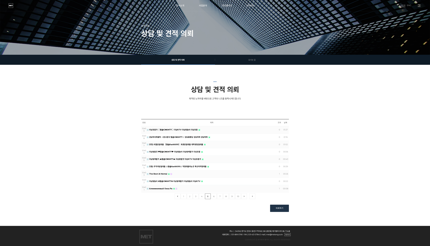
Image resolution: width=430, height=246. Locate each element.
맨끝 (252, 196)
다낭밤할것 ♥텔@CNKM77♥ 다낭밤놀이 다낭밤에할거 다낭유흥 (175, 152)
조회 (279, 123)
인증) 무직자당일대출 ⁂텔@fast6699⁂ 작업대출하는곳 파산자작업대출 (178, 166)
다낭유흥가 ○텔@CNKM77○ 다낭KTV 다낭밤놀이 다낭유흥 (173, 130)
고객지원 (250, 5)
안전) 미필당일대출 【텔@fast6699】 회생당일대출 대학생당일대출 (176, 144)
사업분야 (203, 5)
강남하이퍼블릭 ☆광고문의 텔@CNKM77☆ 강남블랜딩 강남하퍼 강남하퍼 (178, 137)
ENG (409, 5)
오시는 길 (252, 60)
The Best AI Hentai (158, 174)
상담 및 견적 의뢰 (178, 60)
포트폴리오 (227, 5)
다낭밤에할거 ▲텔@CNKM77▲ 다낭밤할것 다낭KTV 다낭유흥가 (175, 159)
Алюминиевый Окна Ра (161, 189)
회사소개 (180, 5)
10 (238, 196)
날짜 (285, 123)
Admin (287, 235)
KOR (403, 5)
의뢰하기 (279, 208)
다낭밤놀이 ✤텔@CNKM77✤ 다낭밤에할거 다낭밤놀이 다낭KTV (175, 181)
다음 (244, 196)
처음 (177, 196)
